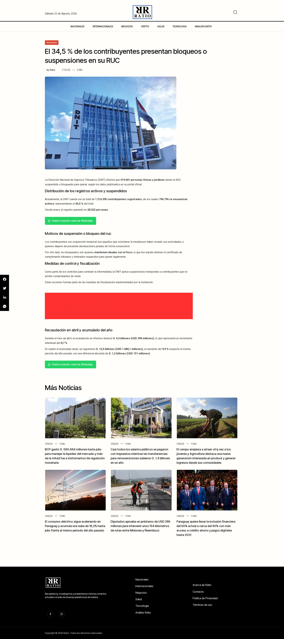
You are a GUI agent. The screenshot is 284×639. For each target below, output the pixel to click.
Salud (138, 599)
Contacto (198, 591)
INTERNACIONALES (103, 26)
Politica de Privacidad (205, 598)
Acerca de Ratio (202, 585)
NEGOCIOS (127, 26)
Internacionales (144, 586)
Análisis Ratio (143, 612)
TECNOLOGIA (180, 26)
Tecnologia (142, 605)
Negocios (141, 592)
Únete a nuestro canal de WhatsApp (72, 220)
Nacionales (142, 579)
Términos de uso (202, 604)
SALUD (160, 26)
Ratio (52, 70)
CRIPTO (145, 26)
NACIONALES (77, 26)
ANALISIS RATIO (203, 26)
